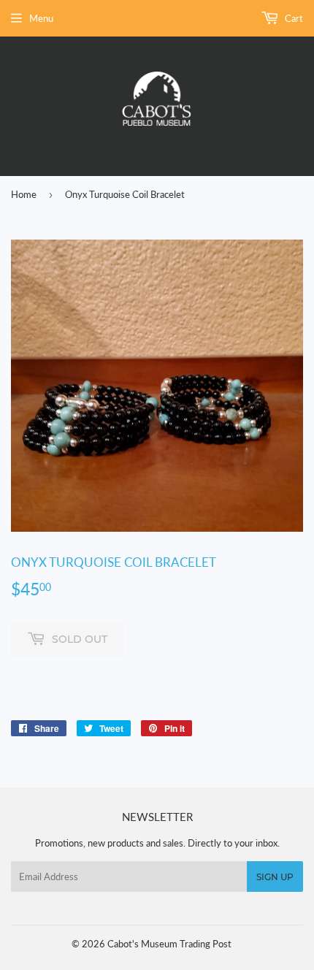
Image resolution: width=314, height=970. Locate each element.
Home (24, 194)
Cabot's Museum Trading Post (169, 944)
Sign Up (275, 876)
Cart (293, 18)
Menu (41, 18)
